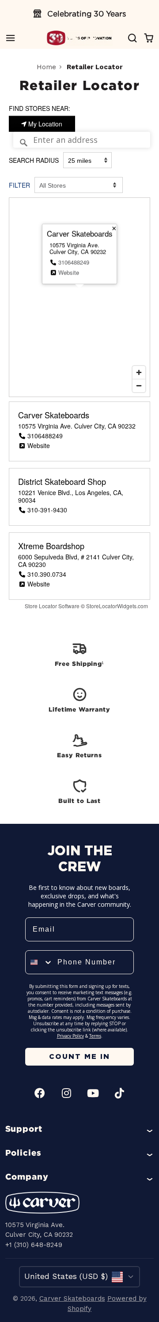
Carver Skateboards (53, 415)
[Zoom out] (138, 385)
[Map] (79, 297)
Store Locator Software (52, 606)
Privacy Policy (70, 1036)
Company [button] (27, 1176)
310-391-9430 (47, 509)
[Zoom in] (138, 372)
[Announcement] (79, 13)
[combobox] (39, 962)
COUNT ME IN (79, 1056)
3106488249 (73, 262)
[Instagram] (66, 1094)
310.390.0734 (46, 574)
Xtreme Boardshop (51, 546)
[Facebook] (40, 1094)
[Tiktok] (119, 1094)
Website (68, 272)
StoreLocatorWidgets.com (117, 606)
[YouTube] (93, 1094)
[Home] (79, 38)
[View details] (79, 654)
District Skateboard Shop (62, 482)
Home (46, 67)
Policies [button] (23, 1152)
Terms (95, 1036)
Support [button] (24, 1128)
